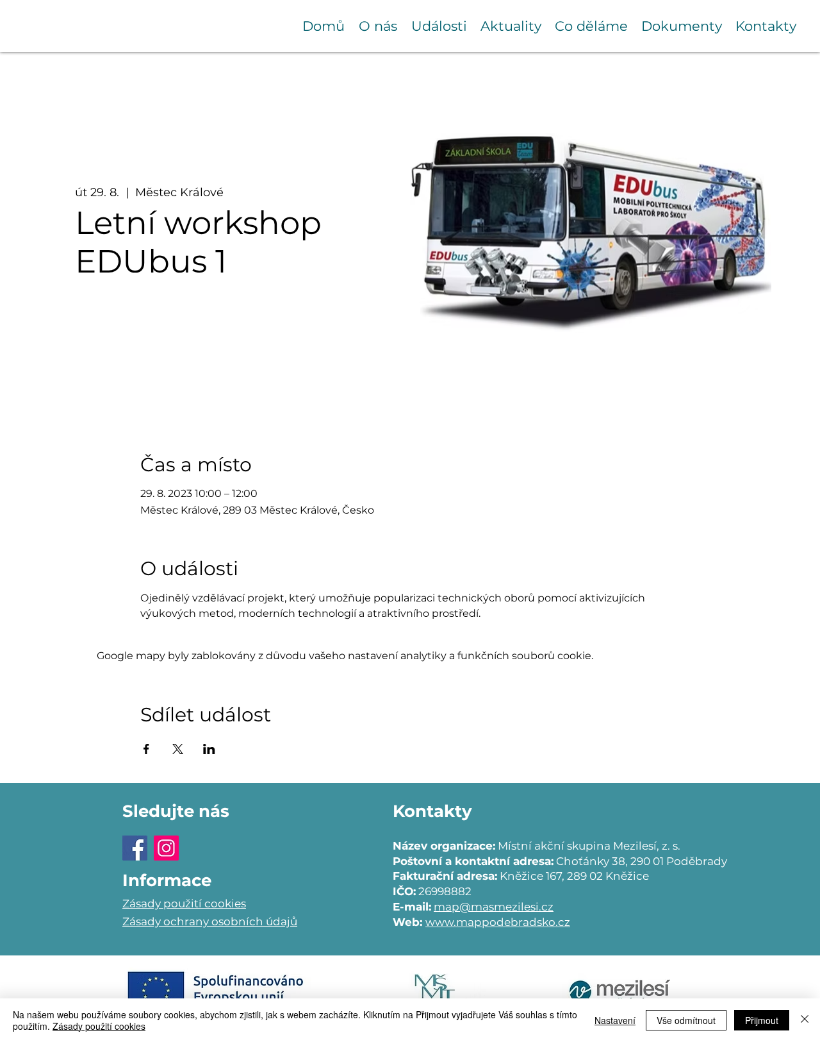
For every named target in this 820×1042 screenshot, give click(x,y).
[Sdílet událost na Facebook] (146, 749)
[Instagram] (166, 848)
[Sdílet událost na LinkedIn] (209, 749)
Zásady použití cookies (99, 1026)
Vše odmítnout (686, 1020)
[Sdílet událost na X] (178, 749)
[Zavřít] (804, 1020)
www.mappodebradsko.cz (497, 922)
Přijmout (761, 1020)
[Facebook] (134, 848)
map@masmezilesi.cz (494, 906)
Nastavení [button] (615, 1020)
